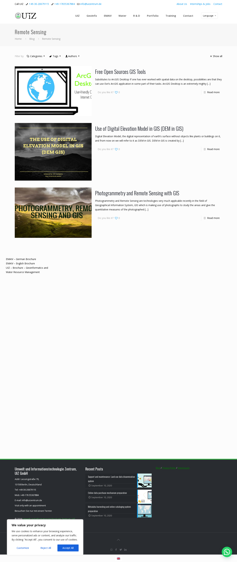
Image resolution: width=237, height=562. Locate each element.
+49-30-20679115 (39, 4)
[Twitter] (121, 549)
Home (18, 38)
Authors (72, 56)
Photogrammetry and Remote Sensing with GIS (137, 193)
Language (208, 15)
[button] (227, 552)
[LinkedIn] (125, 549)
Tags (55, 56)
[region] (45, 537)
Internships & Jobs (200, 4)
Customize (23, 548)
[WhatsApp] (111, 549)
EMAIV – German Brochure (21, 259)
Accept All (68, 548)
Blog (32, 38)
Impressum (183, 467)
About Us (182, 4)
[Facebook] (116, 549)
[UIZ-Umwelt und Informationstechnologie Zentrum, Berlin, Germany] (28, 15)
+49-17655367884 (64, 4)
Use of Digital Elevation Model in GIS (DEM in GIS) (139, 128)
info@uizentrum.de (90, 4)
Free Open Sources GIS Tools (120, 71)
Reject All (45, 548)
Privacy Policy (169, 467)
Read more (213, 92)
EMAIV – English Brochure (20, 263)
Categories (36, 56)
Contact (217, 4)
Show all (217, 56)
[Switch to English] (118, 558)
